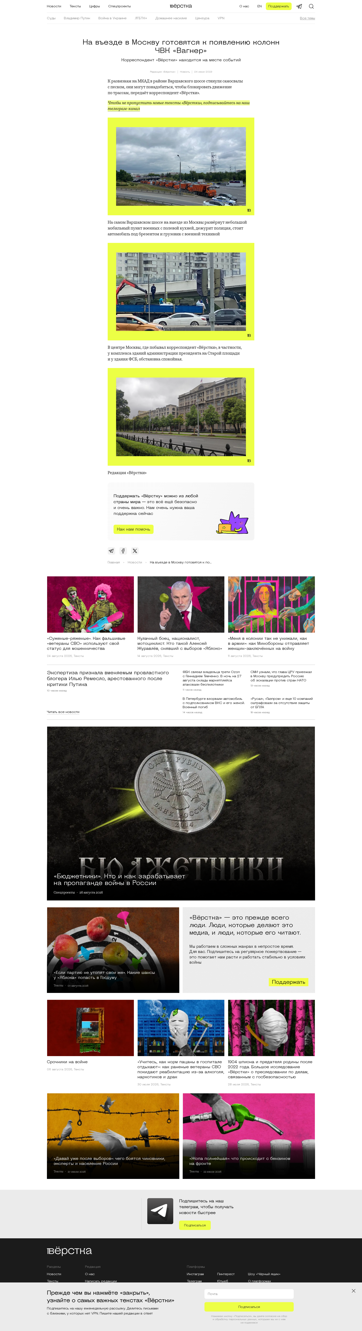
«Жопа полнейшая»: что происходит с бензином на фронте (239, 1161)
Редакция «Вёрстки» (163, 72)
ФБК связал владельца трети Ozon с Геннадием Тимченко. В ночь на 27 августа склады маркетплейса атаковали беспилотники (212, 678)
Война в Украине (112, 18)
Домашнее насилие (171, 18)
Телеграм (194, 1281)
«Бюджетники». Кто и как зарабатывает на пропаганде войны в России (119, 879)
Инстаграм (195, 1274)
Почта (212, 1294)
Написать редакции (101, 1281)
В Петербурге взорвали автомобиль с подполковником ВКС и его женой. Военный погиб (214, 703)
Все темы (307, 18)
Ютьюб (222, 1281)
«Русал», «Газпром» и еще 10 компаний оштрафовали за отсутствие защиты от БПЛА (282, 703)
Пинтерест (226, 1274)
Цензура (202, 18)
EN (259, 6)
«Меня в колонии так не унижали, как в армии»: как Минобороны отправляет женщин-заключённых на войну (268, 643)
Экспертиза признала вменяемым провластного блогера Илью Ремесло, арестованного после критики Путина (108, 678)
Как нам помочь (133, 529)
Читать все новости (63, 712)
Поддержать (278, 6)
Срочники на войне (67, 1061)
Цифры (94, 6)
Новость (185, 72)
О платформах (259, 1281)
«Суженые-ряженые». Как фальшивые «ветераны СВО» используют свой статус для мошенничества (86, 643)
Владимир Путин (77, 18)
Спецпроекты (119, 6)
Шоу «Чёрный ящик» (264, 1274)
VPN (221, 18)
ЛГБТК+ (141, 18)
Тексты (75, 6)
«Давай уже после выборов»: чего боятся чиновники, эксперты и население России (109, 1161)
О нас (244, 6)
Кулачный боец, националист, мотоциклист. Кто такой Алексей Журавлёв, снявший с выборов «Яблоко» (179, 643)
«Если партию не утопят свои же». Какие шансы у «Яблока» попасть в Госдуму (104, 975)
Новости (54, 6)
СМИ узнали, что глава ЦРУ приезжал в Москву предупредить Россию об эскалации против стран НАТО (281, 676)
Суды (51, 18)
